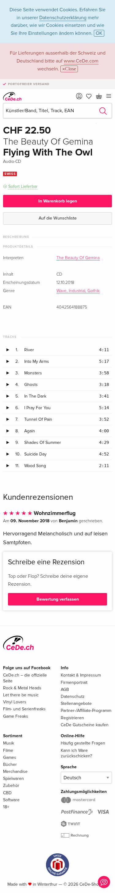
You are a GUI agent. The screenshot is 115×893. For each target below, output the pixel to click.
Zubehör (11, 785)
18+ (6, 806)
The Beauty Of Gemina (78, 258)
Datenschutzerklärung (62, 18)
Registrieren (72, 717)
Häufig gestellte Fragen (83, 743)
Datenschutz (73, 696)
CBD (7, 792)
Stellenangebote (76, 703)
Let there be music (21, 695)
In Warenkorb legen (57, 201)
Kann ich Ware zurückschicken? (76, 753)
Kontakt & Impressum (81, 675)
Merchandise (15, 771)
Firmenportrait (74, 682)
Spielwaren (13, 778)
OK (99, 33)
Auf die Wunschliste (58, 218)
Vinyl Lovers (14, 702)
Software (11, 799)
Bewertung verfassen (57, 599)
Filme (8, 750)
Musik (8, 743)
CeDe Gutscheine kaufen (85, 724)
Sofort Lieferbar (23, 186)
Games (9, 757)
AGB (65, 689)
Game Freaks (15, 716)
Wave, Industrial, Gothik (78, 291)
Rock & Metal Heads (22, 688)
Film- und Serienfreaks (24, 709)
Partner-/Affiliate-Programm (86, 710)
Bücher (10, 764)
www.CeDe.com (81, 61)
